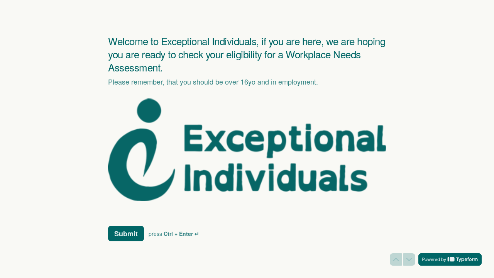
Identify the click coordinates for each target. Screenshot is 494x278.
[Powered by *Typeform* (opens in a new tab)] (450, 259)
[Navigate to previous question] (396, 259)
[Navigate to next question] (409, 259)
